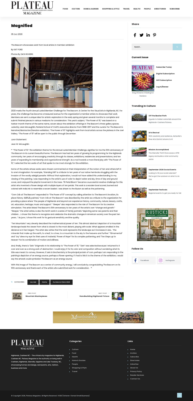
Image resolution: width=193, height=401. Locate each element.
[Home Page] (32, 4)
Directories (160, 9)
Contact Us (135, 379)
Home (132, 349)
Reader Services (137, 375)
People (147, 9)
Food (65, 9)
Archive (133, 353)
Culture (76, 9)
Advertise (134, 364)
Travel (126, 9)
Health (136, 9)
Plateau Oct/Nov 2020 (61, 282)
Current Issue (140, 57)
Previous (125, 225)
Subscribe (175, 9)
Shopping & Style (110, 9)
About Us (134, 368)
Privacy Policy (136, 371)
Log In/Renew (162, 86)
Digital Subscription (165, 73)
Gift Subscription (164, 80)
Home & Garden (91, 9)
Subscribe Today (164, 67)
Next (183, 225)
